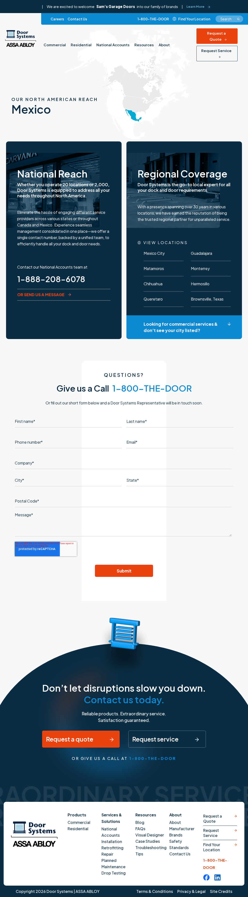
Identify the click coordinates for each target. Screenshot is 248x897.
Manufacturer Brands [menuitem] (181, 831)
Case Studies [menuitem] (147, 841)
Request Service (216, 50)
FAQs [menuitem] (140, 828)
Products (77, 814)
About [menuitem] (164, 44)
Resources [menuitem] (144, 44)
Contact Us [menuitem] (77, 19)
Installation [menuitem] (111, 841)
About (175, 814)
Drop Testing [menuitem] (113, 872)
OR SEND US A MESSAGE (40, 294)
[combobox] (229, 18)
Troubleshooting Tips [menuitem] (151, 850)
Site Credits (221, 891)
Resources (145, 814)
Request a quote (70, 739)
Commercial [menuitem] (55, 44)
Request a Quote (216, 36)
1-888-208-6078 (51, 279)
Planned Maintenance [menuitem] (113, 863)
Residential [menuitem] (81, 44)
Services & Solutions (111, 818)
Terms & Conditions (154, 891)
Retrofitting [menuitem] (112, 847)
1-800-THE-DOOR (153, 19)
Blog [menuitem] (139, 822)
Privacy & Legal (191, 891)
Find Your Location (211, 847)
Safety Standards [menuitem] (179, 844)
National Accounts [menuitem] (113, 44)
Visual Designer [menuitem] (149, 834)
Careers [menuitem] (57, 19)
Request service (155, 739)
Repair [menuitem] (107, 854)
